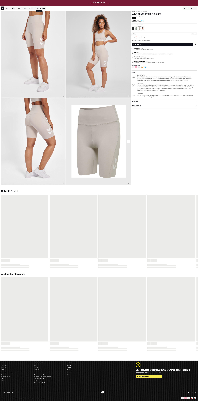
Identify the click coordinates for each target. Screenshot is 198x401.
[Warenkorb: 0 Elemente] (195, 8)
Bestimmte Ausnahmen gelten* (141, 372)
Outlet (134, 11)
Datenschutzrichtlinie (39, 378)
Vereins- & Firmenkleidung (7, 372)
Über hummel (4, 365)
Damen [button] (13, 8)
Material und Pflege (136, 105)
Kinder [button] (19, 8)
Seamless (69, 371)
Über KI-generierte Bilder (40, 382)
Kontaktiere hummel (5, 376)
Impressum (3, 380)
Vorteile (134, 72)
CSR (2, 371)
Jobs (2, 378)
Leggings (69, 367)
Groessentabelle (38, 372)
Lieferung (36, 367)
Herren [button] (7, 8)
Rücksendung (37, 369)
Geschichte (3, 367)
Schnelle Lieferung (139, 48)
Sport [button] (25, 8)
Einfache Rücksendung (140, 56)
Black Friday (69, 374)
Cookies (36, 380)
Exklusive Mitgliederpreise (141, 61)
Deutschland (6, 392)
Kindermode (70, 372)
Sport (139, 11)
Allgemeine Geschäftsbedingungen (42, 374)
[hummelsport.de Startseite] (2, 8)
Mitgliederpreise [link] (40, 8)
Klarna (35, 371)
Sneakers (69, 369)
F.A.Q (35, 365)
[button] (184, 8)
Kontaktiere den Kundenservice (41, 386)
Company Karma (5, 374)
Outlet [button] (31, 8)
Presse (2, 369)
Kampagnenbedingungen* (40, 384)
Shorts (144, 11)
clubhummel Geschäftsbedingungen (42, 376)
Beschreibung (135, 101)
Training (69, 365)
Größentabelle (194, 34)
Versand (136, 52)
